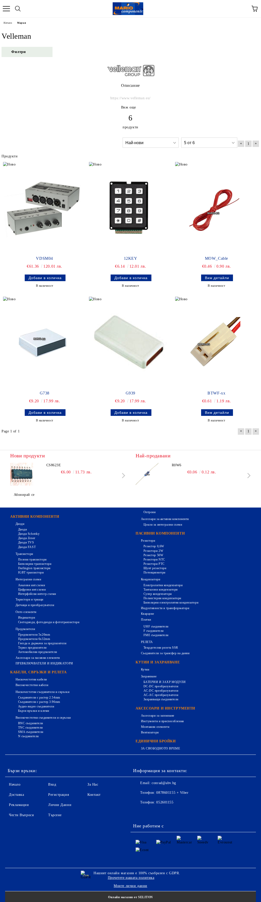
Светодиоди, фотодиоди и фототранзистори (48, 622)
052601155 (164, 802)
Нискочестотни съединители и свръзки (42, 692)
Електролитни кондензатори (163, 585)
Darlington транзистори (34, 568)
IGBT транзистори (31, 572)
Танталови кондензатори (160, 589)
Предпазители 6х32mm (34, 639)
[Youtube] (173, 813)
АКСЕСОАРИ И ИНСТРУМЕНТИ (165, 708)
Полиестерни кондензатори (162, 598)
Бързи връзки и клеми (33, 711)
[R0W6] (147, 474)
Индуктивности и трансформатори (165, 608)
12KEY (130, 258)
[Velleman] (130, 77)
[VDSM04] (43, 208)
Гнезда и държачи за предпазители (42, 643)
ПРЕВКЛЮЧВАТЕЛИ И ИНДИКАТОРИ (44, 663)
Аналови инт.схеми (31, 585)
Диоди (20, 524)
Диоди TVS (26, 542)
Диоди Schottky (29, 534)
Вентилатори (150, 732)
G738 (44, 393)
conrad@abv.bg (164, 783)
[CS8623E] (21, 474)
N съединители (28, 736)
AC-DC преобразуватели (160, 690)
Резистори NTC (154, 559)
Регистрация (58, 795)
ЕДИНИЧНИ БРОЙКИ (156, 741)
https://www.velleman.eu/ (130, 98)
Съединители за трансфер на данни (165, 653)
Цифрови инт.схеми (32, 589)
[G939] (128, 342)
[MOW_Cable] (214, 207)
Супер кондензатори (157, 594)
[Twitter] (151, 813)
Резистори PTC (154, 564)
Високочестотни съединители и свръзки (43, 717)
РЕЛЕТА (147, 642)
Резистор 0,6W (153, 546)
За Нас (92, 784)
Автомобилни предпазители (37, 652)
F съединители (153, 631)
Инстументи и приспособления (162, 721)
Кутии (145, 669)
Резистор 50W (153, 555)
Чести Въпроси (21, 815)
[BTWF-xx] (214, 342)
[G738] (42, 342)
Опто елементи (26, 612)
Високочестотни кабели (32, 685)
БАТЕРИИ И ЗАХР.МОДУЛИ (164, 682)
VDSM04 (44, 258)
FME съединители (155, 635)
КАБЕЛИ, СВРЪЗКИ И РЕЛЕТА (38, 672)
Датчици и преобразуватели (35, 605)
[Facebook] (140, 813)
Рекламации (19, 805)
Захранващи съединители (160, 699)
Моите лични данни (130, 886)
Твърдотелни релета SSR (160, 647)
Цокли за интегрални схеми (162, 524)
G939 (130, 393)
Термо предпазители (32, 647)
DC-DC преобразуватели (160, 686)
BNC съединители (30, 723)
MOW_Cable (216, 258)
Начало (8, 22)
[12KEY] (128, 208)
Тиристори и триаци (29, 599)
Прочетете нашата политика (131, 878)
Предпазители (25, 629)
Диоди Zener (26, 538)
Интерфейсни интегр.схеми (37, 594)
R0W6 (176, 465)
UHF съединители (155, 626)
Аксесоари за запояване (157, 715)
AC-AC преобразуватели (160, 695)
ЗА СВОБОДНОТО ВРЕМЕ (160, 748)
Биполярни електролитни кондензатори (170, 602)
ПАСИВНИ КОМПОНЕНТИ (160, 533)
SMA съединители (30, 732)
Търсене (55, 815)
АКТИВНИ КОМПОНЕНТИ (34, 516)
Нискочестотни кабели (31, 679)
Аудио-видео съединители (36, 706)
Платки (146, 619)
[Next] (122, 475)
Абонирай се (24, 495)
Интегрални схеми (28, 579)
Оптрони (149, 512)
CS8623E (53, 465)
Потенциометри (154, 572)
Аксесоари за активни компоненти (165, 519)
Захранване (148, 676)
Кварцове (147, 614)
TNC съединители (30, 727)
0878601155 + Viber (172, 793)
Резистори (148, 540)
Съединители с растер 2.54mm (39, 697)
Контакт (94, 795)
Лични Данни (59, 805)
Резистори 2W (153, 551)
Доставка (16, 795)
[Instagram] (162, 813)
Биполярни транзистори (34, 564)
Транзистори (24, 554)
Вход (52, 784)
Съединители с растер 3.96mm (39, 702)
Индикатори (26, 617)
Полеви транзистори (32, 559)
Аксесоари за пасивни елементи (38, 658)
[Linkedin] (184, 813)
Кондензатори (150, 579)
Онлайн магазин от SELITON (130, 897)
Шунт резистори (154, 568)
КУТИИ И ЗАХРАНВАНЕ (158, 662)
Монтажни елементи (155, 727)
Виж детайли (217, 278)
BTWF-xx (216, 393)
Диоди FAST (27, 547)
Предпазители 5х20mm (34, 634)
